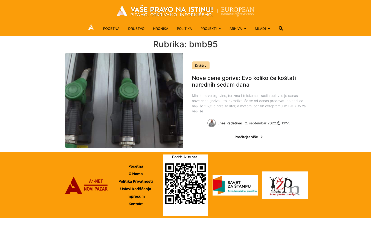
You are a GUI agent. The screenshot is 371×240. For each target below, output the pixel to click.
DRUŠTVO (136, 28)
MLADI (260, 28)
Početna (135, 166)
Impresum (135, 196)
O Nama (136, 174)
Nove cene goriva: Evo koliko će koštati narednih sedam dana (244, 81)
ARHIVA (236, 28)
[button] (281, 28)
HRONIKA (160, 28)
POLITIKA (184, 28)
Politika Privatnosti (136, 181)
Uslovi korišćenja (135, 189)
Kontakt (136, 204)
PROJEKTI (209, 28)
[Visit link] (185, 10)
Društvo (200, 65)
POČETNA (111, 28)
